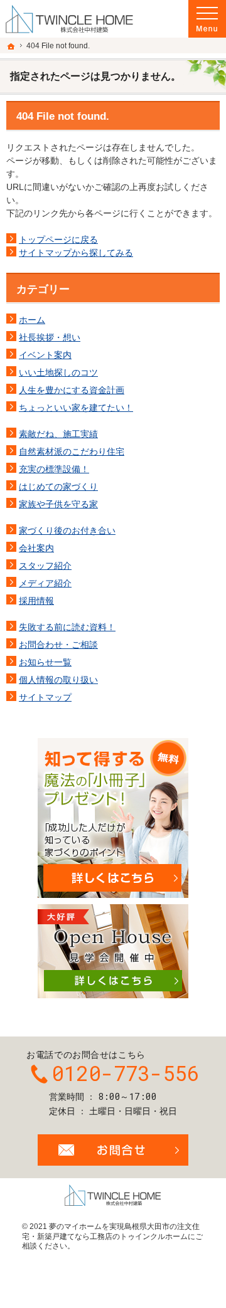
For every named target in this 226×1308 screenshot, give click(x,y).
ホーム (32, 320)
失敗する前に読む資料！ (67, 627)
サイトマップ (45, 697)
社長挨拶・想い (49, 337)
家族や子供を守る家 (58, 504)
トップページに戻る (58, 240)
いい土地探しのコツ (58, 372)
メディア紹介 (45, 583)
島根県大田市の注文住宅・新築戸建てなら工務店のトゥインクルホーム (111, 1231)
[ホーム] (11, 46)
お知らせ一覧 (45, 662)
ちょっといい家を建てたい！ (76, 408)
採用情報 (36, 601)
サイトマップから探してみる (76, 253)
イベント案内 (45, 355)
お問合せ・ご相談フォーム (113, 1150)
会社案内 (36, 548)
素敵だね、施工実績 (58, 434)
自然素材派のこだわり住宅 (71, 451)
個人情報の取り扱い (58, 680)
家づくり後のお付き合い (67, 530)
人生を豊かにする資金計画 (71, 390)
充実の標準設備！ (54, 469)
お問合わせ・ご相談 (58, 645)
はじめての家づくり (58, 487)
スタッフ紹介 (45, 566)
